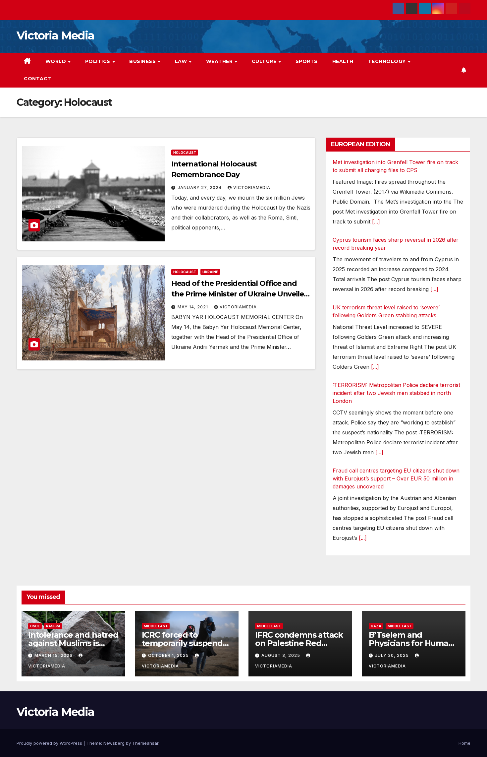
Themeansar (145, 743)
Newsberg (114, 743)
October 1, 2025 (169, 655)
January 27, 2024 (200, 187)
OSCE (35, 626)
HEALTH (342, 61)
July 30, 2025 (392, 655)
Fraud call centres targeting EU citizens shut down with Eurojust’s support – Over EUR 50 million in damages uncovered (396, 478)
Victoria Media (55, 35)
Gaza (376, 626)
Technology (387, 61)
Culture (265, 61)
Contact (37, 79)
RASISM (53, 626)
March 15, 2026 (54, 655)
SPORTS (307, 61)
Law (182, 61)
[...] (376, 221)
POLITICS (98, 61)
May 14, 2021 (193, 306)
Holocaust (184, 153)
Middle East (156, 626)
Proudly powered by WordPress (50, 743)
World (56, 61)
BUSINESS (143, 61)
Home (464, 743)
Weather (220, 61)
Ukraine (210, 272)
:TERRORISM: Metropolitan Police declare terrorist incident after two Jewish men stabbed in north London (396, 393)
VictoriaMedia (251, 187)
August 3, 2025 (281, 655)
